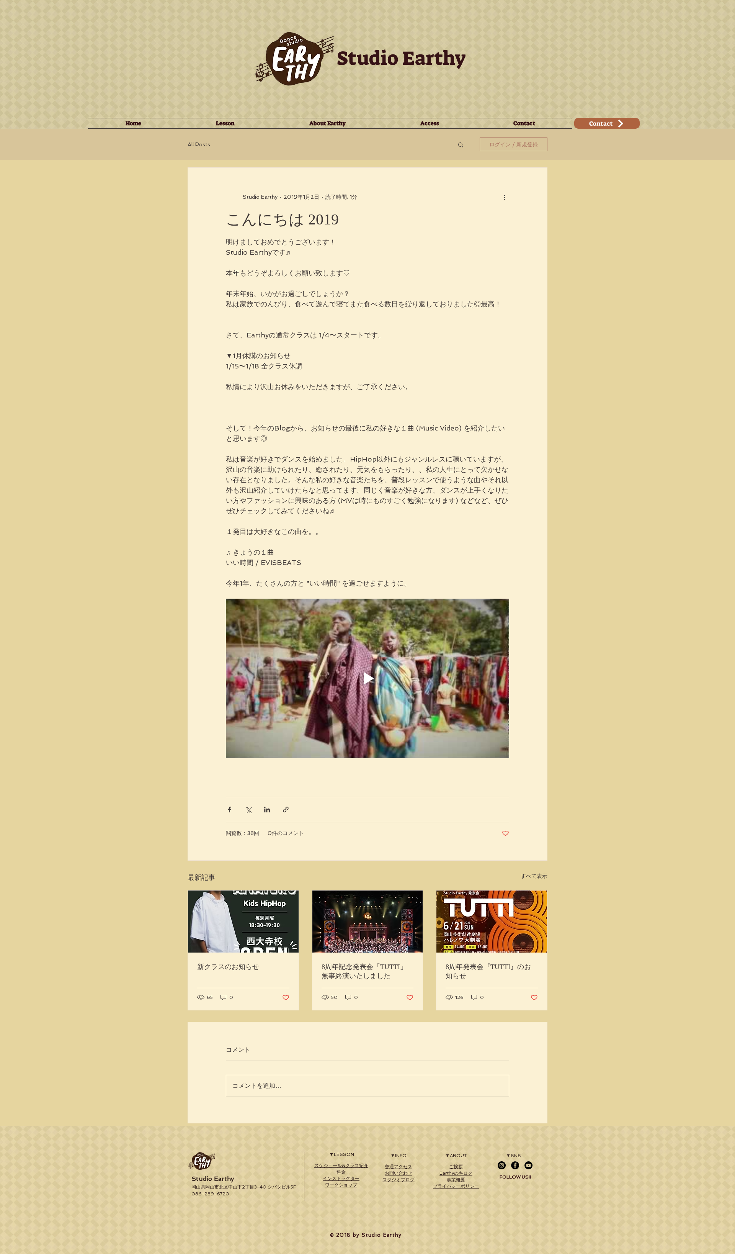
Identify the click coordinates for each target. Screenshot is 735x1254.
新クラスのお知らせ (228, 967)
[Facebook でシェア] (229, 809)
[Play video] (367, 678)
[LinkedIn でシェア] (267, 809)
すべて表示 (534, 876)
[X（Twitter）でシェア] (248, 809)
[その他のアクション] (504, 196)
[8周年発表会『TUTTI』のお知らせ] (491, 922)
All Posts (199, 144)
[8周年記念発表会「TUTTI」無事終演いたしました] (367, 922)
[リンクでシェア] (285, 809)
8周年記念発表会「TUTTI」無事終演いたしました (364, 971)
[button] (460, 144)
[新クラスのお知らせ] (243, 922)
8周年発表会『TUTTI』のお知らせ (488, 971)
